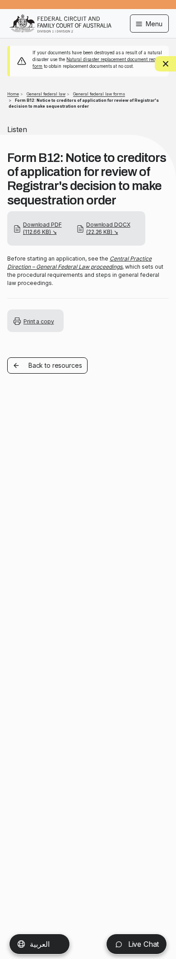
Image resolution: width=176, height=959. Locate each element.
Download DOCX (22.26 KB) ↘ (108, 228)
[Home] (60, 17)
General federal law (46, 93)
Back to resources (55, 365)
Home (13, 93)
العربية (40, 944)
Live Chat (142, 944)
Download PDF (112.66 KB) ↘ (42, 228)
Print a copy (38, 321)
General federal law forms (99, 93)
